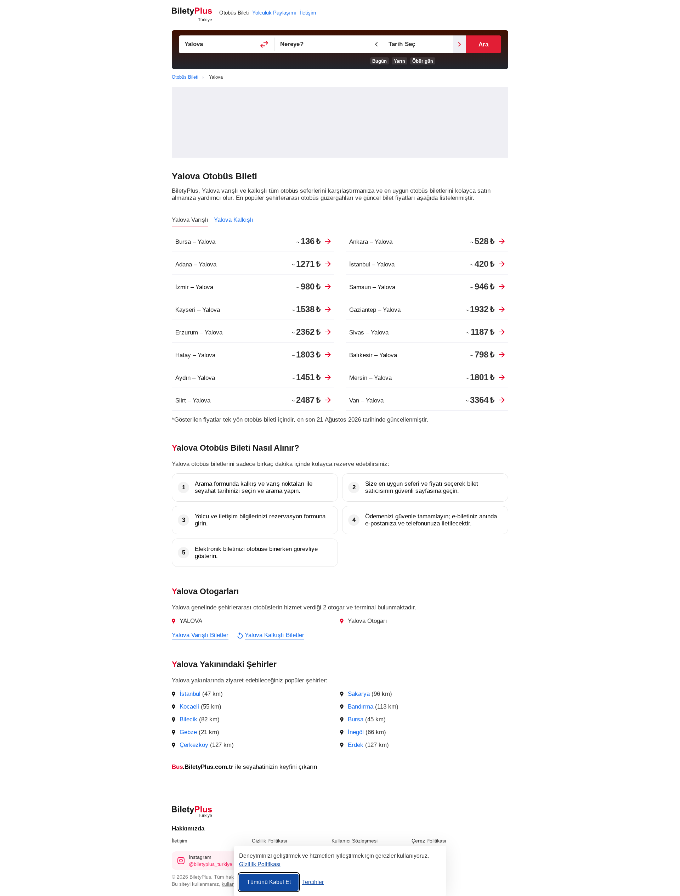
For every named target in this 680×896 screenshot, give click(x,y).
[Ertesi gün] (459, 44)
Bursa (355, 719)
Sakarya (359, 694)
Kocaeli (189, 706)
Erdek (355, 745)
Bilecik (188, 719)
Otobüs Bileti (234, 13)
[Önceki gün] (376, 44)
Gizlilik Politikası (269, 841)
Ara (483, 44)
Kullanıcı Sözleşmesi (355, 841)
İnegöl (356, 732)
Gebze (188, 732)
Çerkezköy (194, 745)
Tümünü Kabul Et (269, 882)
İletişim (179, 841)
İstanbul (190, 694)
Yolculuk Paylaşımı (274, 13)
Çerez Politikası (429, 841)
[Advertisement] (340, 122)
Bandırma (360, 706)
